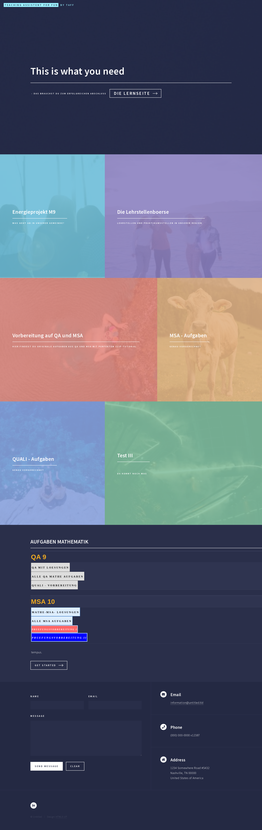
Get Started (45, 665)
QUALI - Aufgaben (33, 459)
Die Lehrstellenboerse (143, 211)
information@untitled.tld (186, 703)
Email (93, 696)
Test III (125, 455)
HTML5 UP (61, 816)
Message (37, 715)
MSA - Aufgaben (188, 335)
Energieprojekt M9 (34, 211)
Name (34, 696)
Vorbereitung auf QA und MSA (47, 335)
